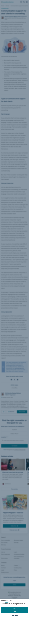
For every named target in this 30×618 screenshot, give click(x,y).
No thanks (14, 611)
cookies (6, 602)
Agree (14, 608)
